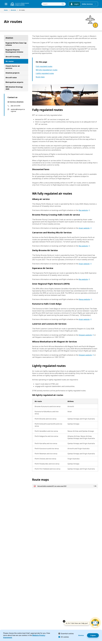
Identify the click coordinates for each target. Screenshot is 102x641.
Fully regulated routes (44, 66)
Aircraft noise (11, 77)
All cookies (65, 637)
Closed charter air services (13, 67)
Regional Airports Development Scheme (14, 51)
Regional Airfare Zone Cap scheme (16, 44)
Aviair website (84, 228)
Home (6, 10)
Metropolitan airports (14, 82)
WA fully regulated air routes (46, 70)
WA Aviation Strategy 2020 (14, 88)
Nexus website (84, 299)
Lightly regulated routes (45, 73)
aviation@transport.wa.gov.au (18, 110)
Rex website (83, 210)
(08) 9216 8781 (15, 106)
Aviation (13, 10)
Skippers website (85, 335)
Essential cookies (67, 633)
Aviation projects (12, 73)
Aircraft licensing (13, 57)
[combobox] (53, 4)
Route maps (40, 77)
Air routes (10, 61)
